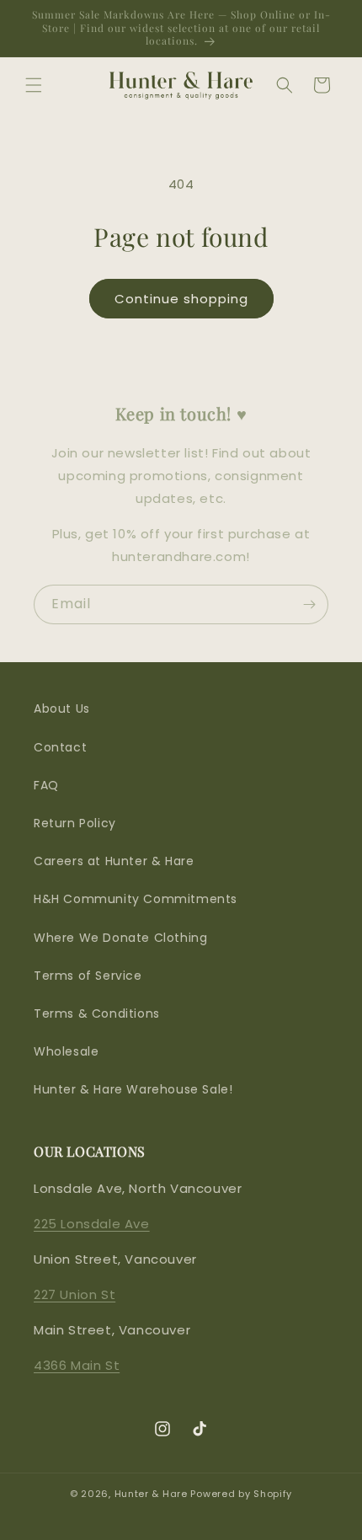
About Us (62, 708)
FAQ (46, 785)
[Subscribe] (308, 604)
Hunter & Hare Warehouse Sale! (133, 1089)
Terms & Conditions (97, 1013)
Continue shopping (181, 298)
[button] (33, 85)
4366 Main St (77, 1365)
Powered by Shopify (241, 1493)
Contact (60, 747)
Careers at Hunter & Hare (114, 861)
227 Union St (74, 1294)
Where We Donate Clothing (120, 937)
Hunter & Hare (151, 1493)
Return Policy (75, 823)
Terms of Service (88, 975)
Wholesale (66, 1051)
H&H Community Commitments (135, 898)
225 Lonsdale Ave (92, 1224)
